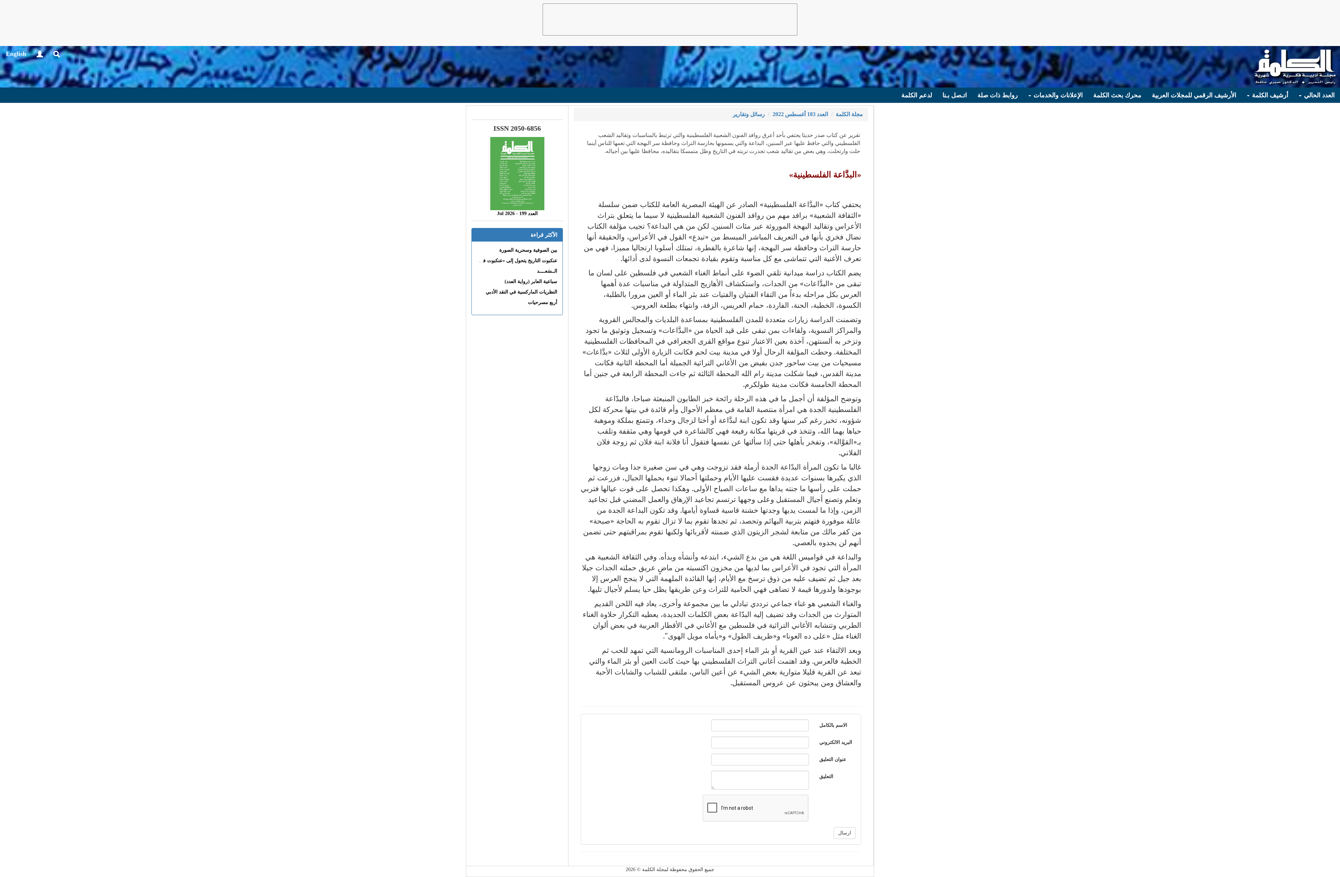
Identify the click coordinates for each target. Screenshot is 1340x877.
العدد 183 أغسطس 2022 (800, 114)
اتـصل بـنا (955, 95)
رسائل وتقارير (749, 114)
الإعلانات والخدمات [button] (1057, 95)
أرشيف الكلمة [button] (1269, 95)
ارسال (844, 833)
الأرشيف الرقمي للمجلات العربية (1194, 95)
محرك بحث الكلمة (1117, 95)
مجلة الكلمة (849, 114)
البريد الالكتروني (835, 742)
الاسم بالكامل (833, 725)
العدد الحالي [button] (1318, 95)
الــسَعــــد (547, 271)
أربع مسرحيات (542, 302)
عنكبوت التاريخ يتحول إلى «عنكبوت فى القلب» (510, 260)
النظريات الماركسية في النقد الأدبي (521, 292)
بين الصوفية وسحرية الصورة (528, 250)
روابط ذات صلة (997, 95)
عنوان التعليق (832, 759)
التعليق (826, 776)
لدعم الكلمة (916, 95)
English (16, 53)
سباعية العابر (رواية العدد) (531, 281)
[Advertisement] (670, 19)
